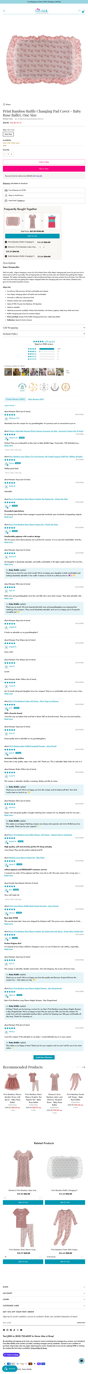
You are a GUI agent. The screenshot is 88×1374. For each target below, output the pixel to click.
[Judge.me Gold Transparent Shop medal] (33, 387)
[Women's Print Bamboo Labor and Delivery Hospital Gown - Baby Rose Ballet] (54, 1081)
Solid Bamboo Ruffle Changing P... (21, 256)
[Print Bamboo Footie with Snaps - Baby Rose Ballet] (75, 1081)
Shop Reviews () (36, 399)
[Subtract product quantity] (5, 154)
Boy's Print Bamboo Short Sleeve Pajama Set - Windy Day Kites (33, 524)
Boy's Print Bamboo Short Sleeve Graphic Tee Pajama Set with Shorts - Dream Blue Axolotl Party (46, 931)
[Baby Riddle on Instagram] (7, 1330)
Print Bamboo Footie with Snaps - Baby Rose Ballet (75, 1097)
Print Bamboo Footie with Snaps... (65, 1250)
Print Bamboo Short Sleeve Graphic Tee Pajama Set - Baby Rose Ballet (33, 1098)
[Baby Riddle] (41, 10)
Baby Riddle (27, 1369)
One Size (8, 134)
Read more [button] (8, 445)
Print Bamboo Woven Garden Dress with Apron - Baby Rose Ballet (12, 1098)
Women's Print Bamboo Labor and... (22, 247)
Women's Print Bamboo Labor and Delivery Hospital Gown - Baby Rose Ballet (54, 1099)
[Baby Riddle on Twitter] (18, 1330)
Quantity (6, 149)
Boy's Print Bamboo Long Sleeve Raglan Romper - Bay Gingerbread (35, 988)
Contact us (21, 200)
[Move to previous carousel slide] (78, 1067)
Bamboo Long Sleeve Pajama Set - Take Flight (26, 857)
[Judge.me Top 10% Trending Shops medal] (65, 387)
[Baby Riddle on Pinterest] (11, 1330)
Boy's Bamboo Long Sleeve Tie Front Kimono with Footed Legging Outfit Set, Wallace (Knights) (46, 456)
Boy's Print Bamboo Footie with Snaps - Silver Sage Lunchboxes (33, 701)
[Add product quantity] (11, 154)
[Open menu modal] (4, 11)
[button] (32, 349)
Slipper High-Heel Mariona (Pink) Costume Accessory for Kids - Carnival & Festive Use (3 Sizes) (46, 431)
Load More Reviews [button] (44, 1057)
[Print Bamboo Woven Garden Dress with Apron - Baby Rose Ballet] (12, 1081)
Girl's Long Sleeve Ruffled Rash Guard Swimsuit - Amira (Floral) (33, 906)
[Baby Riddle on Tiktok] (14, 1330)
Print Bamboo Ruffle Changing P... (21, 242)
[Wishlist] (79, 11)
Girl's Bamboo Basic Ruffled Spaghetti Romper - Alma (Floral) (32, 746)
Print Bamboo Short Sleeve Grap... (23, 1250)
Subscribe (81, 1323)
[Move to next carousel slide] (83, 1067)
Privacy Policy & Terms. (39, 1348)
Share (8, 104)
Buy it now (43, 168)
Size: (8, 129)
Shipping (6, 183)
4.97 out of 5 (50, 341)
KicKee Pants (8, 119)
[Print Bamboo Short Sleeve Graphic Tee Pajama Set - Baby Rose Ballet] (33, 1081)
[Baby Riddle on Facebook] (4, 1330)
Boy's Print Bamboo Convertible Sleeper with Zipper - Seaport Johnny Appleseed (40, 834)
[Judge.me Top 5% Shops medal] (55, 387)
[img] (44, 341)
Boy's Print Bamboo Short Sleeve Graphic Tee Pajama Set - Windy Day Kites (38, 499)
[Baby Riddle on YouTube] (21, 1330)
